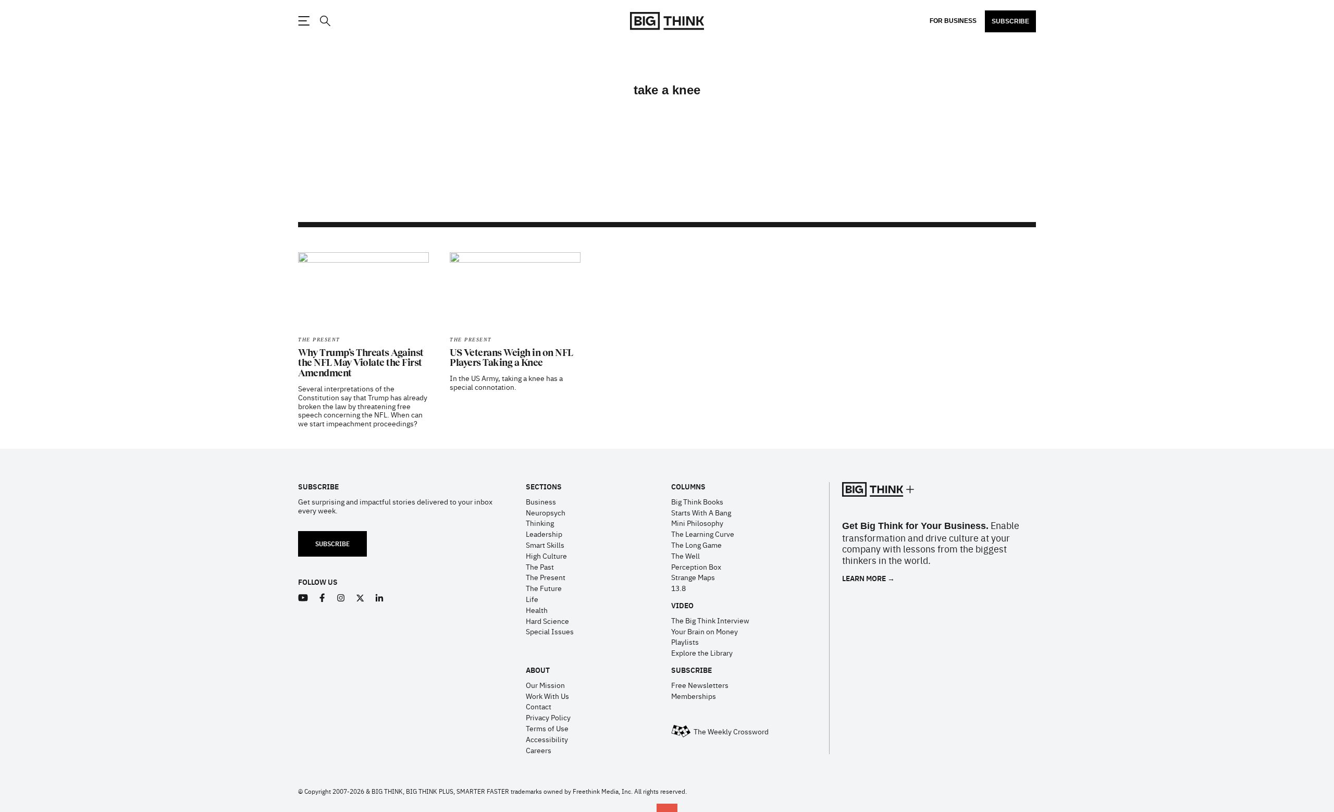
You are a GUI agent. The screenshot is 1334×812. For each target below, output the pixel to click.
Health (537, 610)
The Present (319, 339)
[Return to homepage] (667, 21)
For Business (953, 20)
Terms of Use (547, 728)
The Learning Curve (702, 533)
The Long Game (696, 544)
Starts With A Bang (701, 512)
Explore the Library (702, 652)
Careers (538, 750)
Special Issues (550, 631)
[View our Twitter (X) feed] (360, 598)
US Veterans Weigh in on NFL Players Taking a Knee (511, 358)
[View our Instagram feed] (341, 598)
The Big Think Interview (710, 620)
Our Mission (545, 685)
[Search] (324, 21)
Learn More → (868, 578)
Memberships (693, 696)
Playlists (685, 641)
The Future (544, 588)
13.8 (678, 588)
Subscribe (1010, 21)
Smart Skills (545, 544)
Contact (538, 706)
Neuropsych (545, 512)
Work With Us (547, 696)
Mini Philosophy (697, 523)
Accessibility (547, 739)
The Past (540, 566)
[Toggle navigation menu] (304, 21)
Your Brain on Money (704, 631)
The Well (685, 555)
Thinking (540, 523)
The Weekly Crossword (731, 731)
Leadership (544, 533)
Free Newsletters (699, 685)
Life (532, 599)
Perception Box (696, 566)
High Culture (546, 555)
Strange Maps (693, 577)
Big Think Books (697, 501)
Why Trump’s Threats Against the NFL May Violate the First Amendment (361, 363)
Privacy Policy (548, 717)
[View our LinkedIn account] (379, 598)
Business (541, 501)
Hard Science (547, 621)
